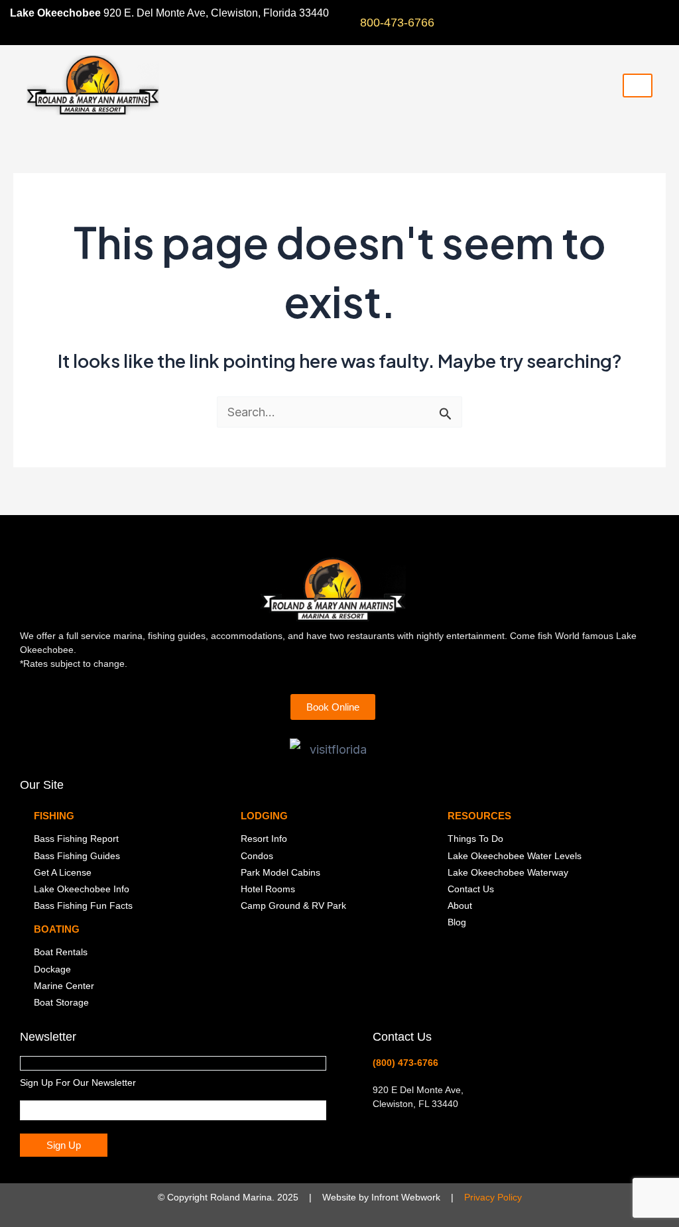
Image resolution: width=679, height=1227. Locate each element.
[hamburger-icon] (637, 85)
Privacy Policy (493, 1197)
